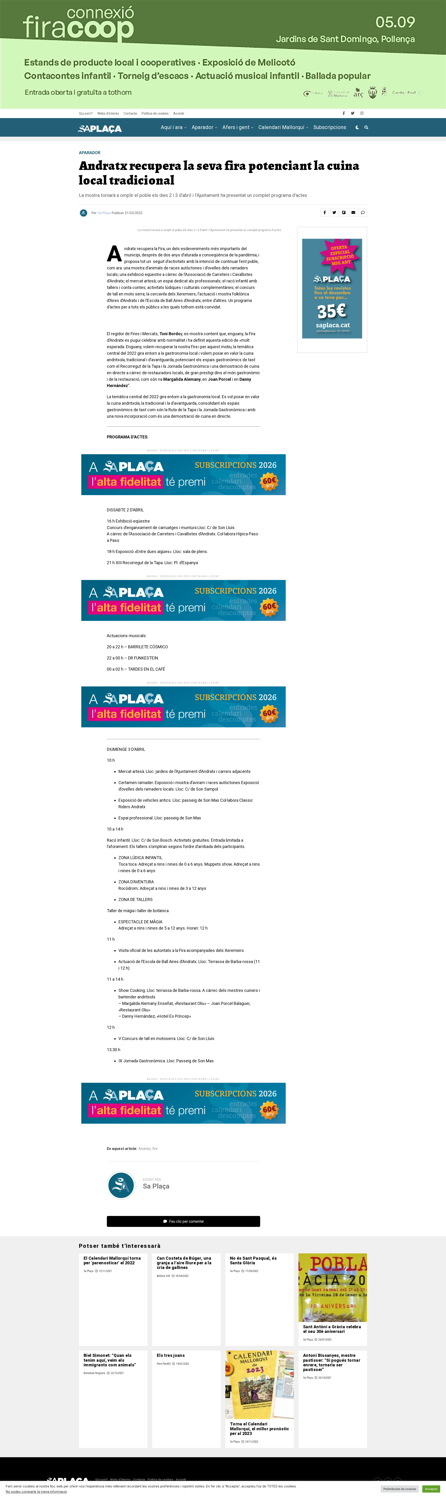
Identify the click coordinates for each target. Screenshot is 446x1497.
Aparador (202, 127)
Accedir (178, 113)
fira (154, 1149)
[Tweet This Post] (334, 212)
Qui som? (86, 113)
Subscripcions (329, 127)
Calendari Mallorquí (281, 127)
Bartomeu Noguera (94, 1373)
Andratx (144, 1149)
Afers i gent (235, 127)
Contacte (130, 113)
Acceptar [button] (431, 1489)
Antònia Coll (163, 1276)
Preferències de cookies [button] (400, 1489)
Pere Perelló (164, 1363)
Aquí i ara (172, 127)
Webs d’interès (108, 113)
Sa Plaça (104, 213)
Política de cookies (155, 113)
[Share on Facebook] (325, 212)
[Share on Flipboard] (344, 212)
